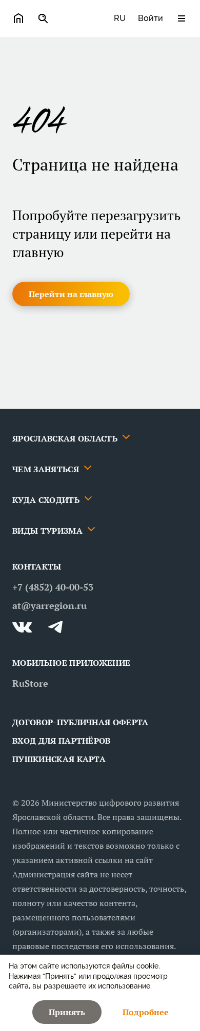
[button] (71, 294)
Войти (150, 18)
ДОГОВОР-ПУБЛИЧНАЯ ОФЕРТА (80, 722)
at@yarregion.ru (49, 605)
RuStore (30, 683)
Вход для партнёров (61, 740)
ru (120, 18)
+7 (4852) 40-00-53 (52, 587)
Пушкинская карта (59, 759)
